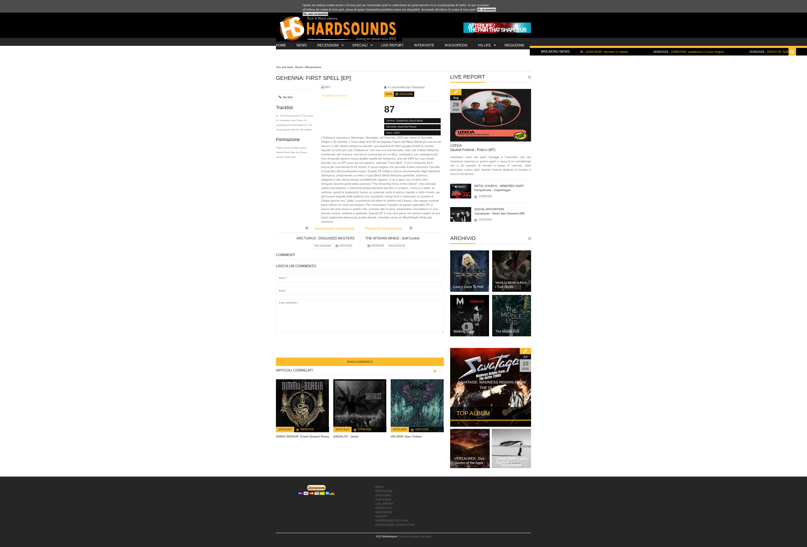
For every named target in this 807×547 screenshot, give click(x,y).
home (281, 45)
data (389, 94)
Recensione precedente (335, 228)
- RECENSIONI (383, 491)
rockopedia (456, 45)
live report (392, 45)
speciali (360, 45)
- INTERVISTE (383, 508)
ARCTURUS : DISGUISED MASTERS (326, 238)
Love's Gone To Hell (468, 287)
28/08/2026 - (658, 51)
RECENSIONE (322, 245)
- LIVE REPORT (384, 503)
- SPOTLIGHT (382, 495)
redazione (515, 45)
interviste (424, 45)
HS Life (484, 45)
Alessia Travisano (412, 87)
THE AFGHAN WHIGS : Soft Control (392, 238)
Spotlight (285, 429)
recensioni (328, 45)
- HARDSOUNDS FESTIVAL (391, 520)
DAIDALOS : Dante (346, 436)
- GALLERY (381, 516)
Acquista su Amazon (334, 95)
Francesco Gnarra (408, 536)
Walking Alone (464, 331)
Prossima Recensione (384, 228)
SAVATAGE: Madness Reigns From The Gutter (492, 385)
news (302, 45)
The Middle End (507, 331)
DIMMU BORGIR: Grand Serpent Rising (302, 436)
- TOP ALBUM (382, 499)
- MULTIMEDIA (383, 512)
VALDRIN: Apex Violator (406, 436)
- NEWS (379, 487)
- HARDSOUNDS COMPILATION (394, 524)
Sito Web (287, 97)
